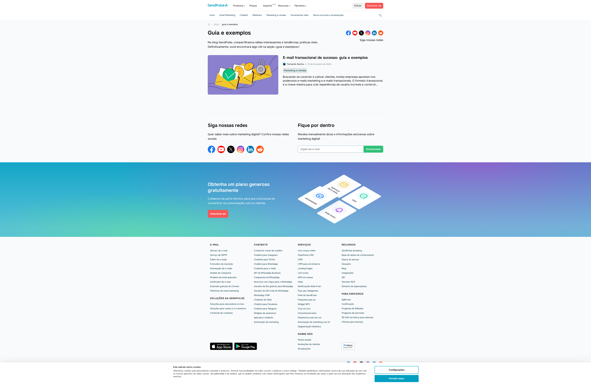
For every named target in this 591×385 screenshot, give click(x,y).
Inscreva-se (218, 213)
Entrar (357, 5)
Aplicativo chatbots (263, 317)
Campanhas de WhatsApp (266, 277)
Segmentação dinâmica (309, 326)
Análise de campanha (220, 273)
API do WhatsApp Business (267, 273)
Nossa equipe (304, 339)
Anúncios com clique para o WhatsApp (273, 281)
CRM (300, 259)
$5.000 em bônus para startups (357, 317)
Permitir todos (396, 378)
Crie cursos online (307, 250)
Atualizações (304, 348)
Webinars (257, 15)
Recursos (283, 5)
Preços (253, 5)
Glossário (346, 264)
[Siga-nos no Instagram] (367, 32)
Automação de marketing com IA (314, 322)
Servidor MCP (348, 281)
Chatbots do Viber (263, 299)
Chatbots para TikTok (264, 259)
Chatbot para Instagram (265, 255)
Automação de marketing (266, 322)
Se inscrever (373, 149)
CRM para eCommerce (309, 264)
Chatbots (261, 244)
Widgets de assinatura (265, 313)
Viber (300, 281)
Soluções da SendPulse (227, 298)
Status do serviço (350, 259)
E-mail (214, 244)
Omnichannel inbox (307, 313)
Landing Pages (305, 268)
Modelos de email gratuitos (223, 277)
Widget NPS (304, 304)
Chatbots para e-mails (265, 268)
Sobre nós (305, 334)
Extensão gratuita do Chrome (224, 286)
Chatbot (244, 15)
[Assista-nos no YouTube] (354, 32)
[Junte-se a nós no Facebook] (348, 32)
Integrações (348, 273)
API (343, 277)
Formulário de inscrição (221, 264)
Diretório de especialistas (354, 286)
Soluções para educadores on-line (227, 304)
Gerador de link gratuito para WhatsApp (273, 286)
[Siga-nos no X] (361, 32)
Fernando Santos (295, 64)
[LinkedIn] (374, 32)
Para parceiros (353, 293)
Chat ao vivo (304, 308)
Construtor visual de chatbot (268, 250)
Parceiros (300, 5)
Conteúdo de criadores (221, 313)
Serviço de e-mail (218, 250)
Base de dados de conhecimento (358, 255)
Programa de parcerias (353, 313)
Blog (344, 268)
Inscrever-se (374, 5)
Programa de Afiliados (352, 308)
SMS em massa (305, 277)
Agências (346, 299)
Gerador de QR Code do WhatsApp (271, 290)
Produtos (238, 5)
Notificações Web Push (309, 286)
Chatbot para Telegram (265, 308)
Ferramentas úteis (299, 15)
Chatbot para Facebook (265, 304)
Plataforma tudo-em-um (309, 317)
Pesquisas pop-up (307, 299)
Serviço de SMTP (218, 255)
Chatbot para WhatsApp (266, 264)
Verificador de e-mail (220, 281)
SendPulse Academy (352, 250)
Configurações (397, 370)
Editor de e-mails (218, 259)
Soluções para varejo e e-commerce (228, 308)
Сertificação (348, 304)
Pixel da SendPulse (307, 295)
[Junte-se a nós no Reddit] (380, 32)
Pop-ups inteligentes (308, 290)
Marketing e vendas (276, 15)
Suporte (267, 5)
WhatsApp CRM (262, 295)
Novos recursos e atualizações (328, 15)
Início (212, 15)
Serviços (304, 244)
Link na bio (303, 273)
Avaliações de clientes (309, 344)
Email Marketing (227, 15)
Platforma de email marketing (224, 290)
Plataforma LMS (306, 255)
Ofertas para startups (352, 321)
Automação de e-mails (221, 268)
